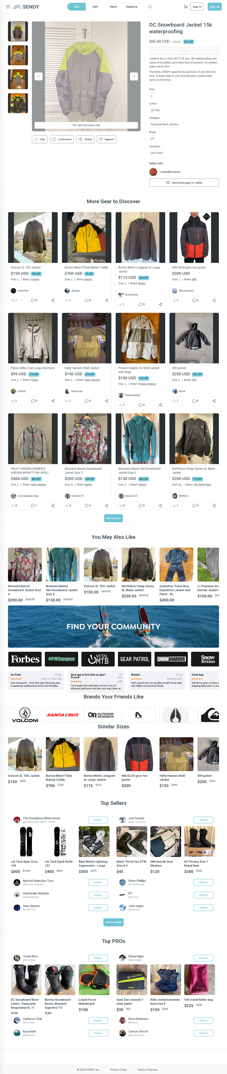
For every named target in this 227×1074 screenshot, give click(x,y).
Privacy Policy (118, 1069)
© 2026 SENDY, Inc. (88, 1069)
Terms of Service (148, 1069)
